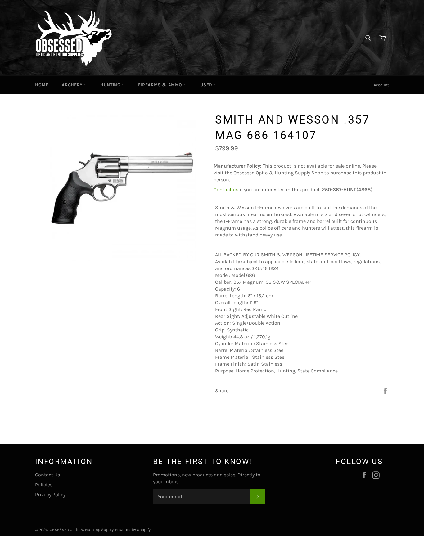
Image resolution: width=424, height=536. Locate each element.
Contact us (226, 189)
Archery (73, 85)
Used (207, 85)
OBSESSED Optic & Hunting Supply (82, 529)
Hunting (111, 85)
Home (41, 85)
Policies (43, 485)
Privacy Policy (50, 495)
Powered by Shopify (133, 529)
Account (381, 85)
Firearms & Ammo (161, 85)
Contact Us (47, 475)
